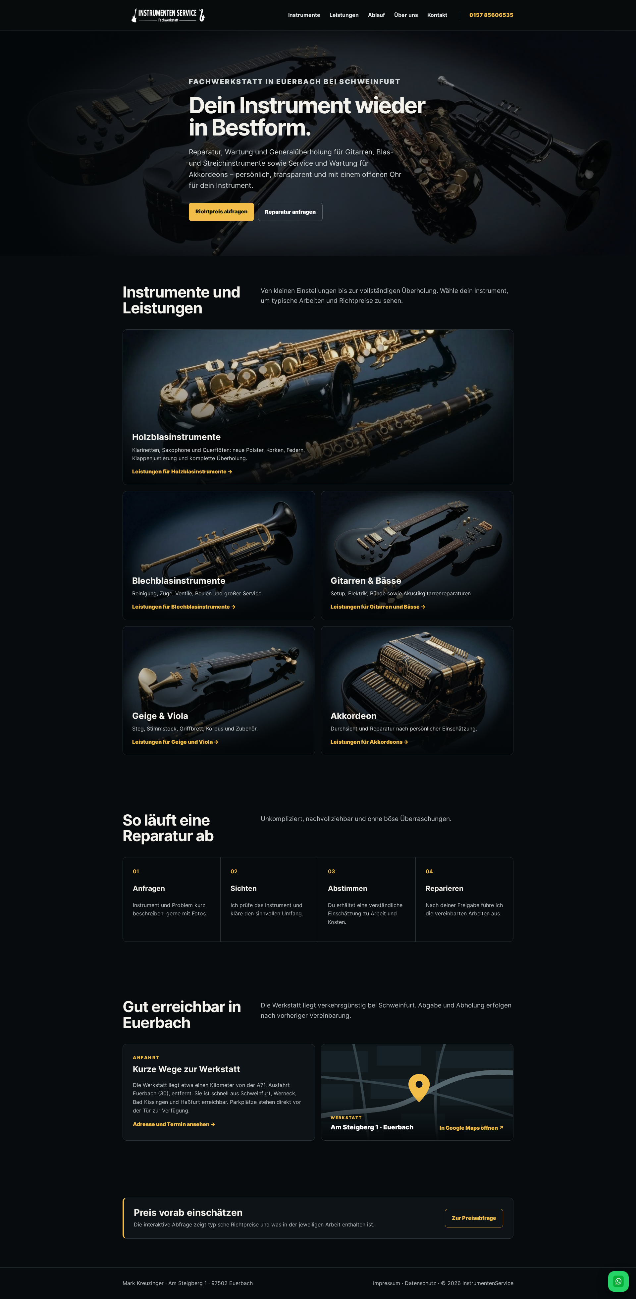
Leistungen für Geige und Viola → (175, 741)
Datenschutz (420, 1283)
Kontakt (437, 15)
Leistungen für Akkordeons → (369, 741)
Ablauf (376, 15)
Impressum (386, 1283)
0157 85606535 (491, 15)
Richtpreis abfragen (221, 211)
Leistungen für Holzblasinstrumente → (182, 471)
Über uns (406, 15)
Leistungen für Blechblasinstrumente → (184, 606)
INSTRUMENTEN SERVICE (167, 15)
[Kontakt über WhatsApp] (618, 1281)
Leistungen (344, 15)
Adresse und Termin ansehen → (174, 1124)
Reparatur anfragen (290, 211)
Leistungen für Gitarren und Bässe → (378, 606)
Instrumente (304, 15)
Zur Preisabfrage (474, 1218)
